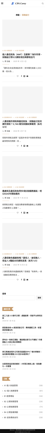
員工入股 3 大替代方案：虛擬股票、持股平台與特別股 (22, 317)
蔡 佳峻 (7, 61)
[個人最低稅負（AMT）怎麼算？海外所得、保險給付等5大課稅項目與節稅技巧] (22, 33)
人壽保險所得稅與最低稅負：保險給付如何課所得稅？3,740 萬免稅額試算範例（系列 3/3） (22, 124)
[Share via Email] (27, 76)
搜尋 (4, 294)
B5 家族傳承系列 (23, 417)
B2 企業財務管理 (23, 401)
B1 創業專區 (23, 396)
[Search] (43, 3)
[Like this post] (18, 76)
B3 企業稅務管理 (23, 407)
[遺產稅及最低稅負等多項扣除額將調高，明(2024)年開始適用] (22, 169)
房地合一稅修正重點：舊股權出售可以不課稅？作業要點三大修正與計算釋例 (22, 341)
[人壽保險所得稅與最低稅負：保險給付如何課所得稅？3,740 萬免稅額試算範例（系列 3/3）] (22, 100)
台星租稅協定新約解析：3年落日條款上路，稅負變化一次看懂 (22, 365)
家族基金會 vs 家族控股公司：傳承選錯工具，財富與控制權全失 (21, 328)
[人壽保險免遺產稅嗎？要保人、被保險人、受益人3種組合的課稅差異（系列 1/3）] (22, 236)
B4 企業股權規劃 (23, 412)
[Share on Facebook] (21, 76)
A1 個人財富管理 (23, 385)
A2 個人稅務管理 (23, 391)
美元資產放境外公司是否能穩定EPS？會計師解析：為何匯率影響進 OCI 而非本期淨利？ (22, 353)
